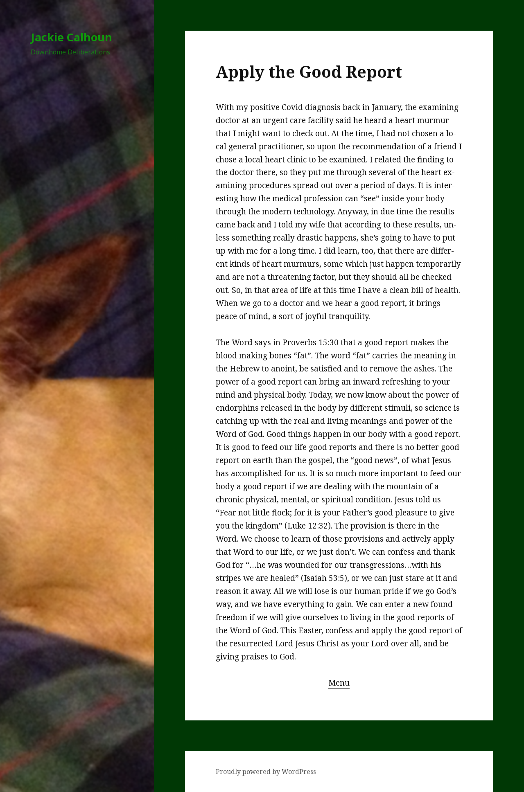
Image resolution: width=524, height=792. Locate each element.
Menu (339, 682)
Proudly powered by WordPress (266, 771)
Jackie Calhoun (71, 37)
